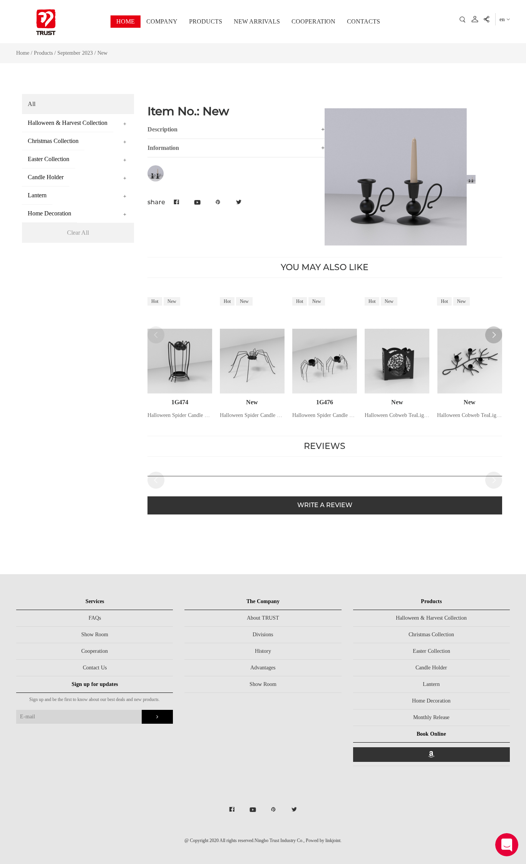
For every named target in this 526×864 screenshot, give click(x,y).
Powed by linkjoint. (324, 840)
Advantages (262, 668)
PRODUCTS (205, 21)
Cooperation (94, 651)
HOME (125, 21)
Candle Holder (431, 668)
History (263, 651)
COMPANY (162, 21)
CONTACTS (363, 21)
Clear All (78, 232)
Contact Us (95, 668)
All (31, 104)
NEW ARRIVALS (257, 21)
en (502, 19)
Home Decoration (431, 701)
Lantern (431, 684)
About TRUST (263, 618)
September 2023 (75, 53)
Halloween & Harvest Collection (431, 618)
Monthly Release (431, 717)
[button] (493, 334)
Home (22, 53)
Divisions (263, 634)
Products (43, 53)
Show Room (94, 634)
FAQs (95, 618)
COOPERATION (313, 21)
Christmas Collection (431, 634)
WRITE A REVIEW (324, 505)
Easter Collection (431, 651)
